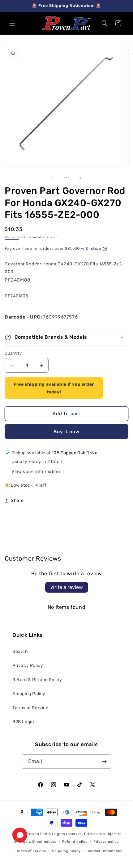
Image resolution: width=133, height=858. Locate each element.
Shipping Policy (28, 693)
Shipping (12, 237)
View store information (35, 471)
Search (20, 651)
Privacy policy (106, 842)
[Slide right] (80, 178)
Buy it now (66, 431)
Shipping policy (66, 851)
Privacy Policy (27, 665)
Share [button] (17, 500)
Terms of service (31, 851)
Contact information (104, 851)
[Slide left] (53, 178)
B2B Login (23, 721)
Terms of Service (30, 707)
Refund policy (74, 842)
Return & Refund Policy (37, 679)
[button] (12, 23)
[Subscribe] (104, 761)
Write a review (66, 587)
